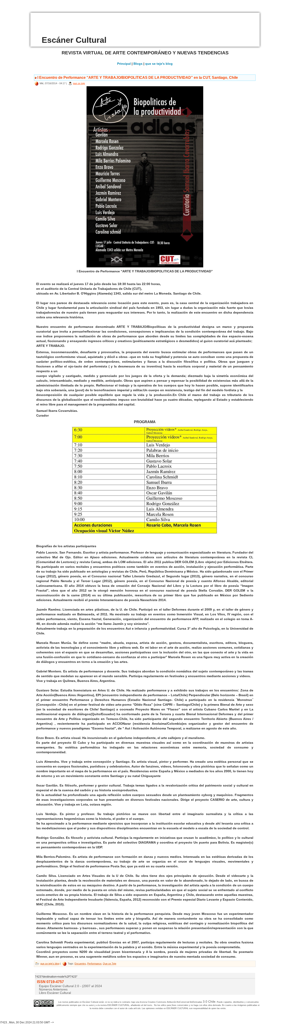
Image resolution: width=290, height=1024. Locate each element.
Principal (124, 63)
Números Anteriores (53, 989)
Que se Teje (109, 963)
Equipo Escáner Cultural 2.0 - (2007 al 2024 (70, 986)
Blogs (138, 63)
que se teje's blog (159, 63)
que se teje (79, 83)
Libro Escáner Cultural (55, 993)
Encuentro (80, 963)
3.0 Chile (209, 1001)
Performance (94, 963)
